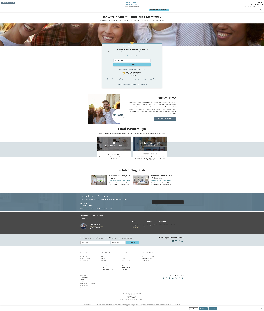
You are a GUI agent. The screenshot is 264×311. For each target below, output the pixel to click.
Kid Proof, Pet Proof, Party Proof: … (120, 176)
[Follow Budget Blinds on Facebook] (179, 241)
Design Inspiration (145, 260)
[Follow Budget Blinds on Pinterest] (179, 278)
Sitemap (82, 279)
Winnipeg (260, 2)
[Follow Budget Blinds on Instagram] (176, 241)
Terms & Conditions (84, 277)
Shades (93, 10)
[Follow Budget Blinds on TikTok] (182, 278)
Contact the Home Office (85, 262)
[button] (247, 6)
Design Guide (145, 255)
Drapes (108, 10)
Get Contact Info (258, 6)
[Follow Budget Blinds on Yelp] (182, 241)
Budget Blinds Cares (126, 260)
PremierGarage (104, 263)
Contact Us (83, 252)
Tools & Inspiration (147, 252)
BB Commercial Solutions (106, 255)
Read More (135, 227)
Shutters (100, 10)
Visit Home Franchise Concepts (107, 269)
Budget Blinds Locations (85, 258)
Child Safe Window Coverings (127, 263)
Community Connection (137, 91)
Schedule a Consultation (159, 10)
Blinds (87, 10)
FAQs (143, 263)
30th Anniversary (125, 262)
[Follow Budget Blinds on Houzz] (170, 278)
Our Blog (165, 252)
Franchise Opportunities (8, 2)
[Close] (261, 308)
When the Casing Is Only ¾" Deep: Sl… (161, 176)
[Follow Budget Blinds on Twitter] (176, 278)
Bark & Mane (103, 256)
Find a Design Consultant (85, 256)
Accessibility (82, 281)
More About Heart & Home (164, 119)
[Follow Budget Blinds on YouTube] (173, 278)
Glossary (144, 262)
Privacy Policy (153, 80)
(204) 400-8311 (258, 5)
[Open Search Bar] (261, 10)
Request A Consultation (85, 255)
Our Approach (124, 256)
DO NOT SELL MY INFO (84, 285)
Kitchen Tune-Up (104, 260)
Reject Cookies (203, 308)
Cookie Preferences (84, 287)
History (123, 258)
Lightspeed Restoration (105, 262)
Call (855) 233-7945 (84, 260)
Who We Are (124, 255)
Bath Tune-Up (103, 258)
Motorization (116, 10)
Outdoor (125, 10)
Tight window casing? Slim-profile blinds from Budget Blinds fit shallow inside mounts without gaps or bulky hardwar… (161, 184)
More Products (134, 10)
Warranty (123, 265)
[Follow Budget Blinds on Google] (173, 241)
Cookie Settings (193, 308)
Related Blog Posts (132, 170)
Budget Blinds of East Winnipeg (126, 91)
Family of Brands (106, 252)
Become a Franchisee (126, 267)
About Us (144, 10)
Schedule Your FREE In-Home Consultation (167, 202)
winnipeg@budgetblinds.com (96, 226)
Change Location (93, 218)
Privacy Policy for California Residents (87, 283)
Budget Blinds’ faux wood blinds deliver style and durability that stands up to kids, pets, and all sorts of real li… (119, 184)
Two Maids (103, 267)
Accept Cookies (212, 308)
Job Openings (124, 269)
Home (119, 91)
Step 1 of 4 (133, 56)
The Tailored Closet (105, 265)
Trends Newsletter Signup (147, 258)
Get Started (132, 64)
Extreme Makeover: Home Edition (148, 256)
